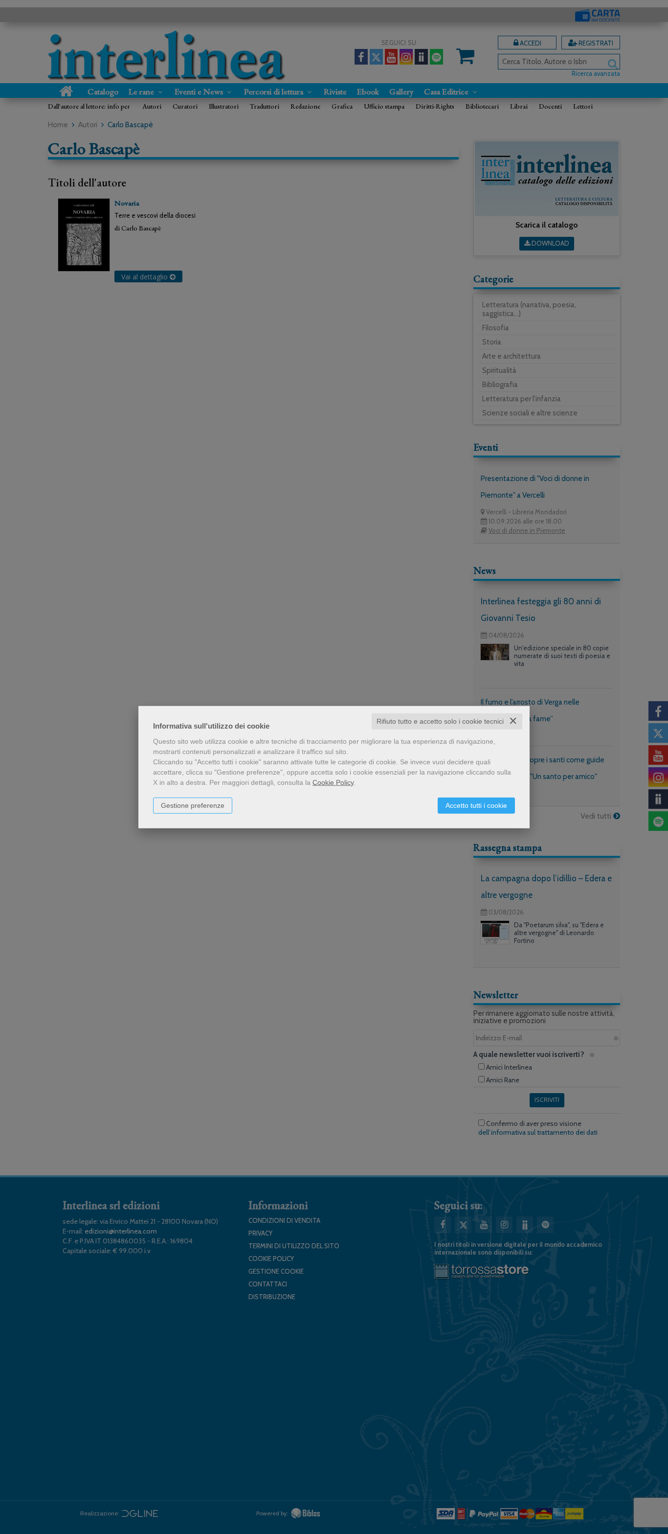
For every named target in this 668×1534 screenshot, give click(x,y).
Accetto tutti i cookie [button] (476, 805)
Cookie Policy (333, 782)
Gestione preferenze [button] (192, 805)
